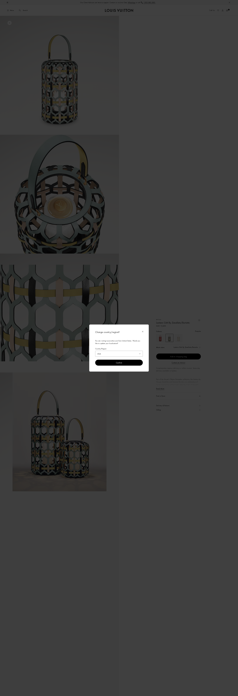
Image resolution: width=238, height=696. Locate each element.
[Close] (143, 331)
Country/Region (100, 349)
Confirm (119, 362)
